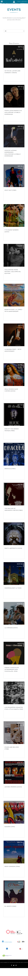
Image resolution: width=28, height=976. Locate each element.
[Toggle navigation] (2, 1)
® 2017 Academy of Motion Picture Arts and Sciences (14, 962)
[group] (14, 31)
